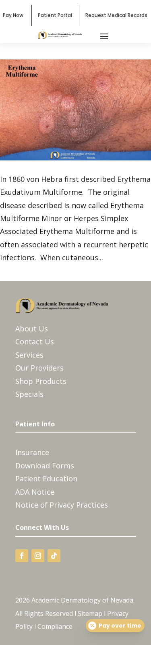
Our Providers (39, 368)
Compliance (54, 626)
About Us (31, 328)
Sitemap (90, 613)
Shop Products (40, 381)
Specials (29, 394)
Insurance (32, 452)
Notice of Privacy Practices (61, 505)
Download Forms (44, 465)
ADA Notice (34, 492)
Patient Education (46, 478)
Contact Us (34, 341)
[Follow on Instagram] (37, 555)
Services (29, 355)
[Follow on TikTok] (54, 555)
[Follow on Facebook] (21, 555)
